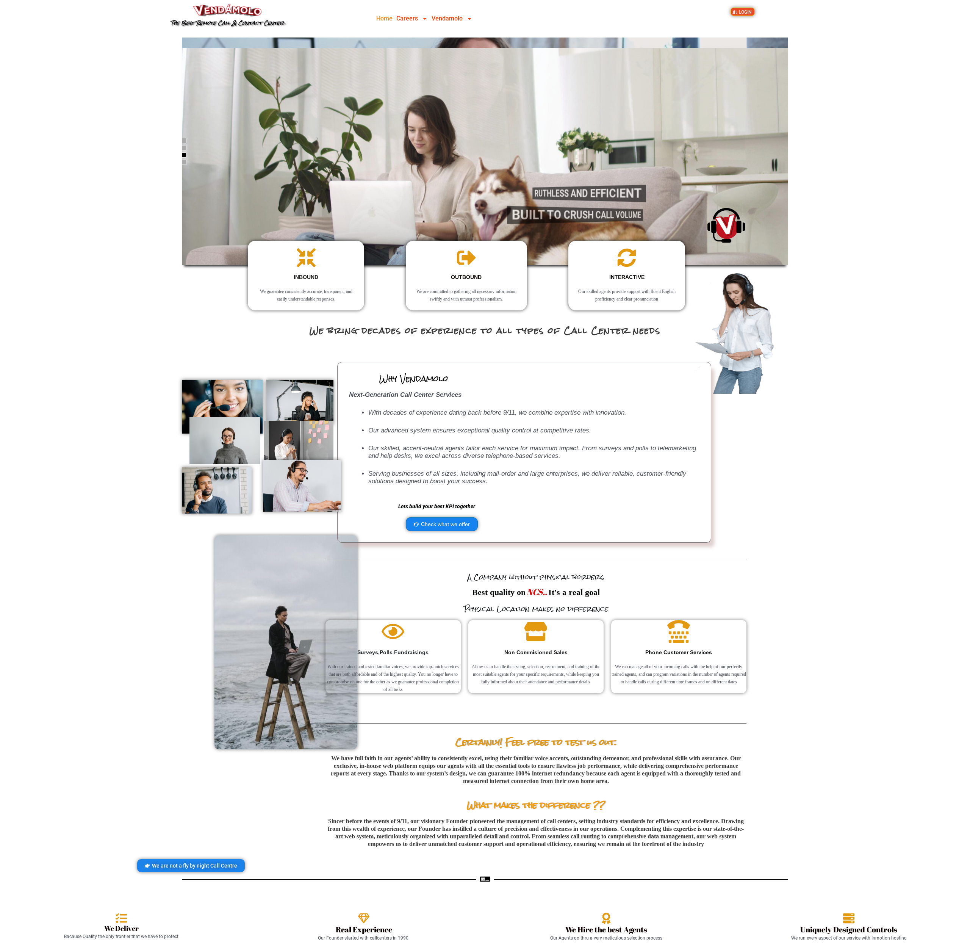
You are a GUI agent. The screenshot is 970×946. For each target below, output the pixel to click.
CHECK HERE (560, 77)
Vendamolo (447, 18)
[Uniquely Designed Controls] (848, 918)
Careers (407, 18)
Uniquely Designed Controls (848, 929)
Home (384, 18)
